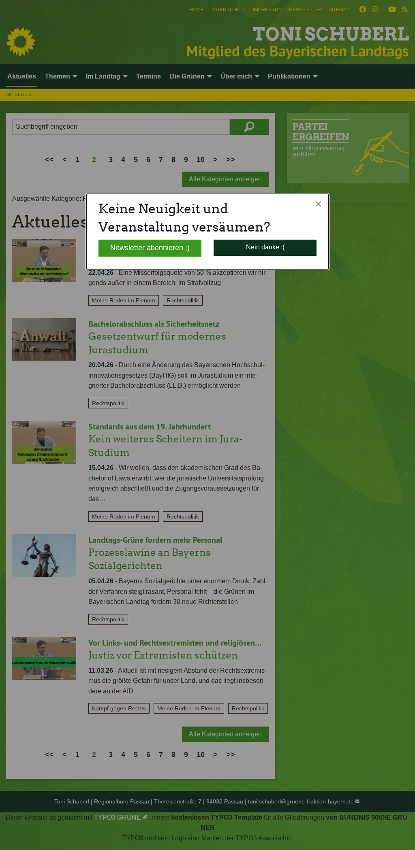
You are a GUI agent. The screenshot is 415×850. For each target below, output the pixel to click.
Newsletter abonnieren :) (150, 248)
